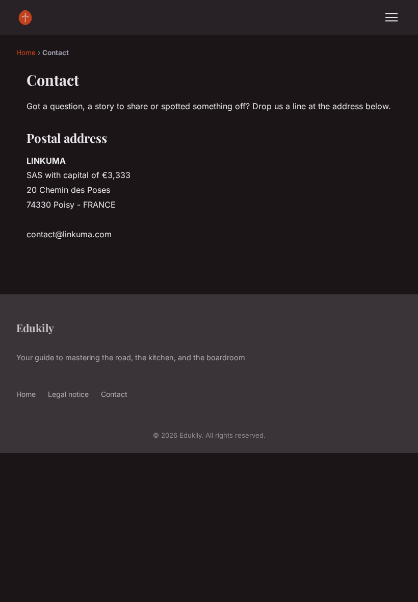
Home (26, 52)
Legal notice (68, 394)
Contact (114, 394)
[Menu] (391, 17)
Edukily (35, 327)
